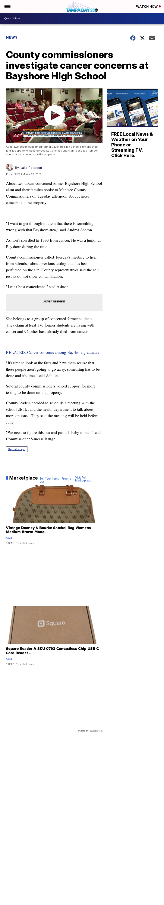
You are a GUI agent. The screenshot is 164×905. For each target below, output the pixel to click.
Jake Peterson (31, 168)
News (12, 37)
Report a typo (16, 449)
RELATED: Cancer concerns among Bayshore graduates (52, 352)
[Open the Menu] (7, 6)
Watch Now (147, 6)
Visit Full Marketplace (83, 479)
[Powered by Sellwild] (96, 730)
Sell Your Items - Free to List (55, 480)
